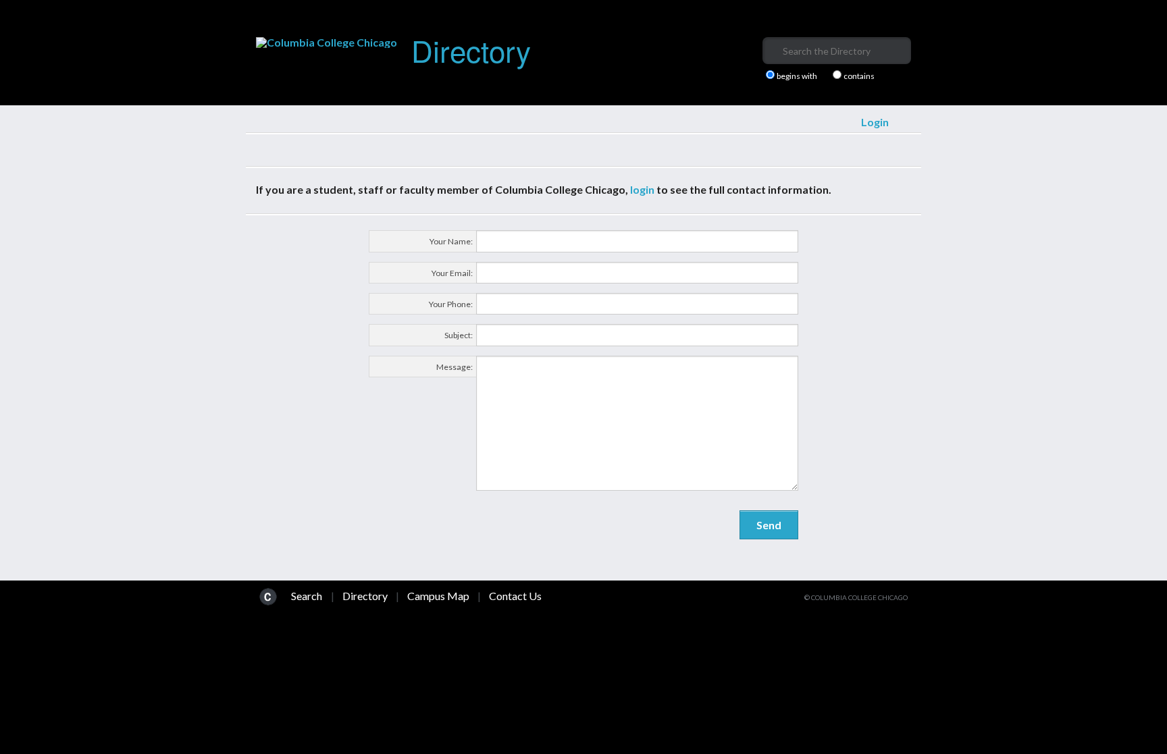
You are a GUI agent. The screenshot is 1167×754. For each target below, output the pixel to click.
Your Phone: (451, 304)
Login (875, 121)
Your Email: (452, 273)
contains (859, 76)
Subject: (458, 335)
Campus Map (438, 595)
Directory (471, 49)
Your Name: (451, 241)
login (642, 189)
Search (306, 595)
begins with (797, 76)
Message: (454, 367)
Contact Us (515, 595)
